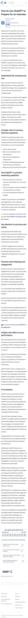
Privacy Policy (19, 608)
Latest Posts (18, 605)
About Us (17, 596)
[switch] (5, 3)
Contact (17, 599)
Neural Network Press (11, 615)
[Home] (2, 3)
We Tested (4, 596)
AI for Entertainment (6, 604)
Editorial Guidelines (20, 602)
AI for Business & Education (11, 22)
